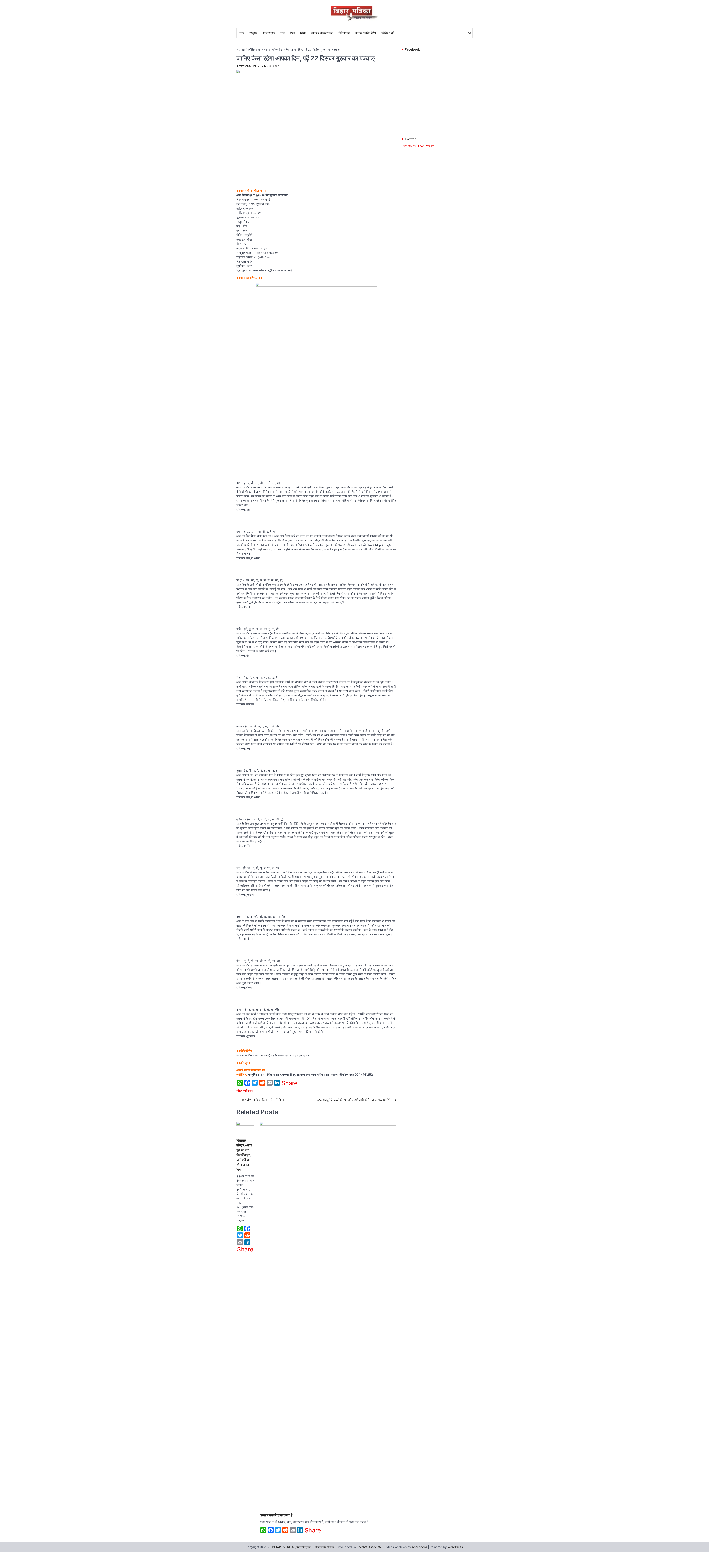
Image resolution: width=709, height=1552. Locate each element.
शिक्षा (292, 33)
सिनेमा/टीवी (344, 33)
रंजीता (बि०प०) (245, 66)
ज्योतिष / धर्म (387, 33)
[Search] (469, 33)
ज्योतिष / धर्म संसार (244, 1090)
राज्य (241, 33)
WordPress (455, 1547)
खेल (282, 33)
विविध (303, 33)
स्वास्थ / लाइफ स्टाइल (322, 33)
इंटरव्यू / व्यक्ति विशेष (365, 33)
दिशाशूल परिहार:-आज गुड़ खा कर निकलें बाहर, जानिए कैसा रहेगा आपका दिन (244, 1155)
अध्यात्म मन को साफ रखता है (276, 1515)
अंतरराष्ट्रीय (269, 33)
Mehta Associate (371, 1547)
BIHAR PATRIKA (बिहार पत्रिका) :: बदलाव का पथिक (303, 1547)
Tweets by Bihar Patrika (418, 146)
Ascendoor (419, 1547)
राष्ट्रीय (253, 33)
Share (289, 1083)
